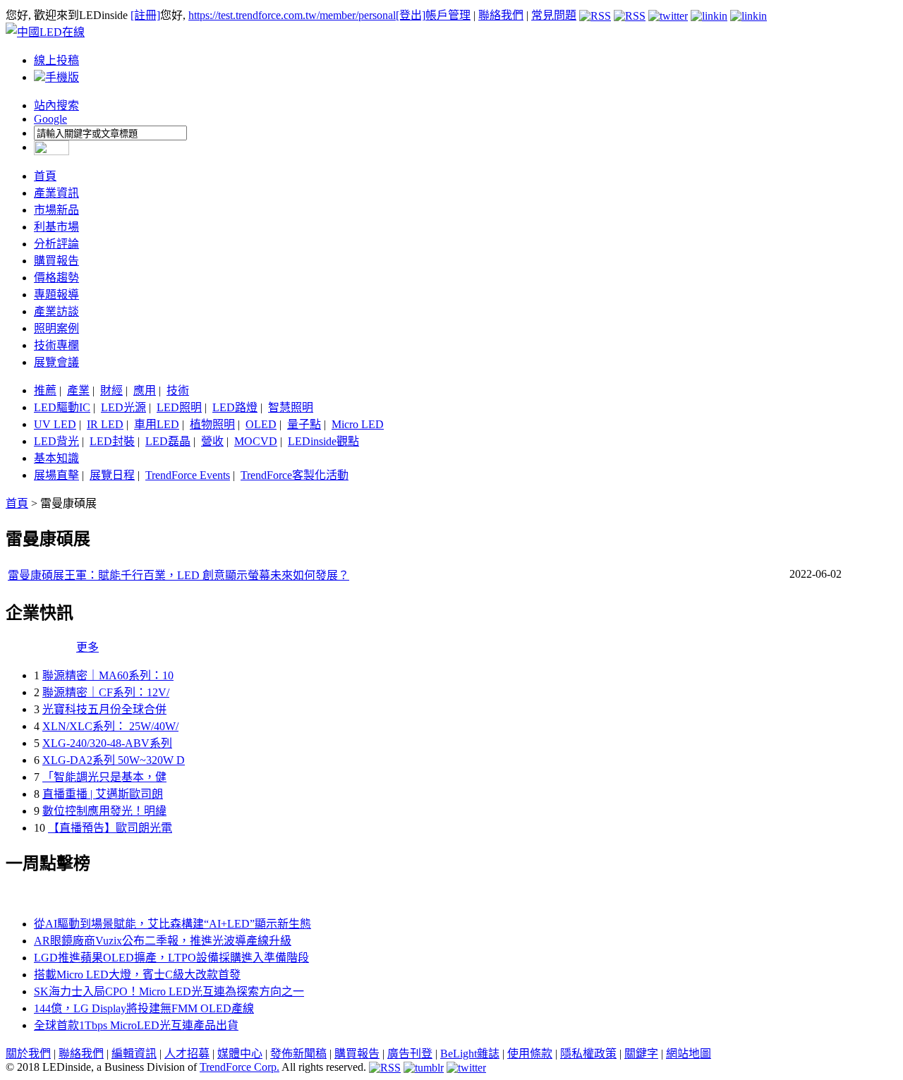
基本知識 (56, 458)
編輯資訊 (134, 1054)
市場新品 (56, 210)
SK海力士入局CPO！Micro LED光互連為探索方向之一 (169, 991)
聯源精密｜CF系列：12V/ (105, 692)
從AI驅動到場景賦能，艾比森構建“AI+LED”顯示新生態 (172, 924)
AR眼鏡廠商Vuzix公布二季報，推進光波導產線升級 (162, 941)
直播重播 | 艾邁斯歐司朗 (102, 794)
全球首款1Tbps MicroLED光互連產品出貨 (136, 1025)
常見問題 (553, 15)
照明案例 (56, 328)
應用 (144, 390)
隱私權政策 (588, 1054)
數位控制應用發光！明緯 (104, 811)
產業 (78, 390)
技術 (177, 390)
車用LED (156, 424)
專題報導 (56, 295)
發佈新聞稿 (298, 1054)
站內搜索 (56, 105)
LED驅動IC (62, 407)
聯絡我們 (500, 15)
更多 (87, 647)
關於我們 (28, 1054)
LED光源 (123, 407)
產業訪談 (56, 311)
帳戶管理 (448, 15)
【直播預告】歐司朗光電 (110, 828)
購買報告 (56, 261)
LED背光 (56, 441)
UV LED (55, 424)
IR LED (105, 424)
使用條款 (529, 1054)
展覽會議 (56, 362)
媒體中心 (239, 1054)
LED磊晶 (167, 441)
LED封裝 (112, 441)
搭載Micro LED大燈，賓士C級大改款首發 (137, 975)
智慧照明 (290, 407)
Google (50, 119)
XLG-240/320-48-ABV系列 (107, 743)
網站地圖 (688, 1054)
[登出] (410, 15)
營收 (212, 441)
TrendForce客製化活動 (295, 475)
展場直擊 (56, 475)
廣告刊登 (409, 1054)
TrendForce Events (187, 475)
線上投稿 (56, 60)
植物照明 (212, 424)
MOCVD (255, 441)
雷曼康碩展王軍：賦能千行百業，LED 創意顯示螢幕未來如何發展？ (178, 575)
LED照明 (179, 407)
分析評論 (56, 244)
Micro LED (358, 424)
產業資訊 (56, 193)
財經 (111, 390)
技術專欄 (56, 345)
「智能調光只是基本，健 (104, 777)
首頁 (45, 176)
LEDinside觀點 (323, 441)
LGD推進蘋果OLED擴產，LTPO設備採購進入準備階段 (171, 958)
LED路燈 (234, 407)
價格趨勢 (56, 278)
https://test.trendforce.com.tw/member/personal (292, 15)
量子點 (304, 424)
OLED (261, 424)
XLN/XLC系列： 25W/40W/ (110, 726)
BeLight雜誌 (469, 1054)
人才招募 (187, 1054)
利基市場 (56, 227)
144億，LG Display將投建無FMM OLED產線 (144, 1008)
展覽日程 (112, 475)
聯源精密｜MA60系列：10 (108, 675)
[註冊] (145, 15)
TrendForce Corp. (239, 1067)
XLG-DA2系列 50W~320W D (113, 760)
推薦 (45, 390)
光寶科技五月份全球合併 (104, 709)
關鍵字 (641, 1054)
